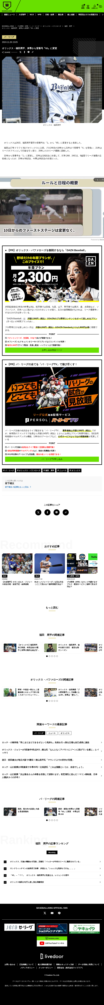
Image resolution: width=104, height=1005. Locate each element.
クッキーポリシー (46, 968)
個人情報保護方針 (45, 964)
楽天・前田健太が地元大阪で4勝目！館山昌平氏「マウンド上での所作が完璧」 (38, 760)
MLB (32, 15)
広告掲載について (26, 964)
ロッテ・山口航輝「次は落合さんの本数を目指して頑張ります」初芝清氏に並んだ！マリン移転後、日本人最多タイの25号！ (49, 775)
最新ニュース (9, 15)
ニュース (62, 470)
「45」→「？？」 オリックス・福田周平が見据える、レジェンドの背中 (39, 875)
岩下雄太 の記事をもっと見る (17, 487)
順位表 (60, 15)
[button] (47, 656)
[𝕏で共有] (20, 52)
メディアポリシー (27, 968)
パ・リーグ (9, 470)
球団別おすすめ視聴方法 (88, 15)
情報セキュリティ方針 (65, 964)
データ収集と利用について (88, 964)
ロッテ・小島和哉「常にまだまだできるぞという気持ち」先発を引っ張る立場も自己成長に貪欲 (45, 742)
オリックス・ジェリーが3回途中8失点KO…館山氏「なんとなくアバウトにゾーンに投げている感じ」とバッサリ (50, 751)
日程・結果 (49, 15)
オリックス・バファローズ (29, 470)
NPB (39, 15)
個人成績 (70, 15)
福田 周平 (49, 470)
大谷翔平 (22, 15)
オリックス (75, 470)
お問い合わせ (10, 964)
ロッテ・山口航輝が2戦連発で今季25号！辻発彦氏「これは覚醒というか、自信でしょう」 (43, 767)
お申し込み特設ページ (52, 350)
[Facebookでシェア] (24, 52)
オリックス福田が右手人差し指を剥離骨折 (27, 882)
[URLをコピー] (33, 52)
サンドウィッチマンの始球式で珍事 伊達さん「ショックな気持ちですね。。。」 (43, 868)
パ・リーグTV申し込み (52, 459)
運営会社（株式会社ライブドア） (70, 968)
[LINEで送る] (29, 52)
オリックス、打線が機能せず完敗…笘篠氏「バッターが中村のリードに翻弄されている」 (45, 862)
